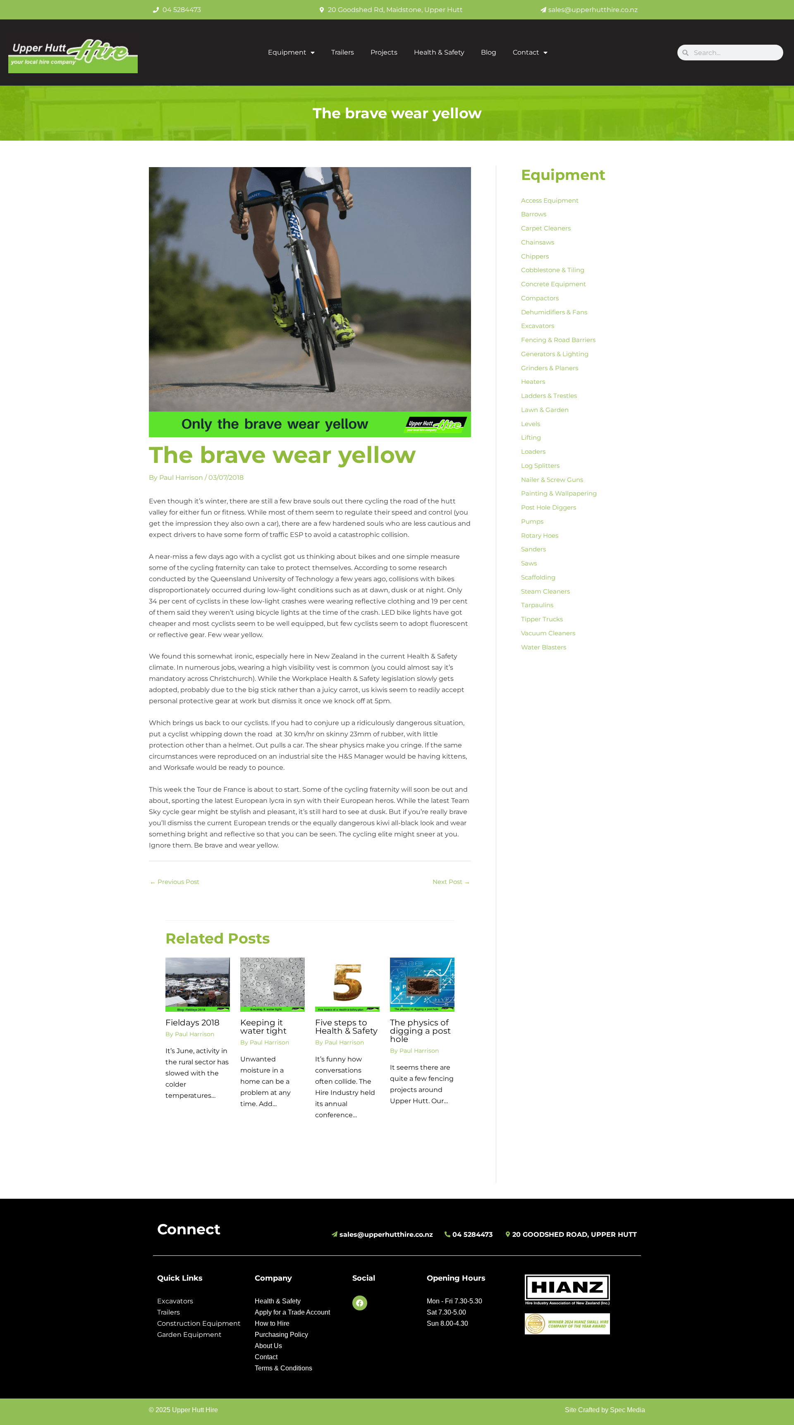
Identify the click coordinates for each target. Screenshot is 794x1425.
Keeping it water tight (263, 1027)
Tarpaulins (537, 605)
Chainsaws (537, 242)
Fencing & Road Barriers (558, 340)
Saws (529, 563)
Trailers (342, 52)
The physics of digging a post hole (420, 1031)
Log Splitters (540, 465)
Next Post (451, 882)
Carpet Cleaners (546, 228)
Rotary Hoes (539, 535)
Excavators (537, 326)
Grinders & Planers (549, 368)
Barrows (533, 214)
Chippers (535, 256)
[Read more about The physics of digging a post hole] (422, 984)
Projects (384, 52)
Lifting (531, 437)
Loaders (533, 451)
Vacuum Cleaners (548, 633)
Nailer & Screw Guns (552, 480)
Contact (526, 52)
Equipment (287, 52)
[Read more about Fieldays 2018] (197, 984)
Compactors (540, 298)
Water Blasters (543, 647)
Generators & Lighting (554, 354)
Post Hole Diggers (548, 507)
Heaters (533, 382)
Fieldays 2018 (192, 1022)
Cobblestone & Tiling (552, 270)
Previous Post (174, 882)
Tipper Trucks (542, 619)
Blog (488, 52)
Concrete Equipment (553, 284)
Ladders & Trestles (549, 396)
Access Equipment (550, 200)
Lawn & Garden (545, 410)
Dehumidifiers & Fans (554, 312)
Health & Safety (439, 52)
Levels (530, 424)
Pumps (532, 521)
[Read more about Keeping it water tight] (272, 984)
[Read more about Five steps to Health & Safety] (347, 984)
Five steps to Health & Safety (346, 1027)
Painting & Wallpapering (559, 493)
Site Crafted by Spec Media (605, 1409)
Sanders (533, 549)
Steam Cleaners (545, 591)
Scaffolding (538, 577)
